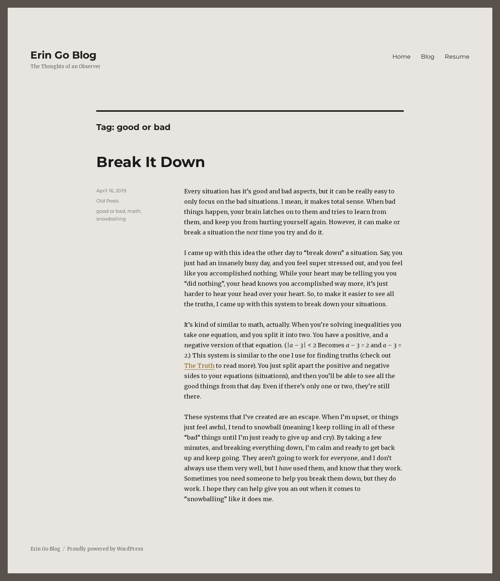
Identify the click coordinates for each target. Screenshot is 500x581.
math (134, 211)
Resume (457, 56)
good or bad (110, 211)
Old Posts (107, 201)
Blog (427, 56)
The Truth (199, 365)
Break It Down (150, 162)
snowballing (111, 219)
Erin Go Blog (63, 55)
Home (401, 56)
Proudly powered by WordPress (105, 549)
